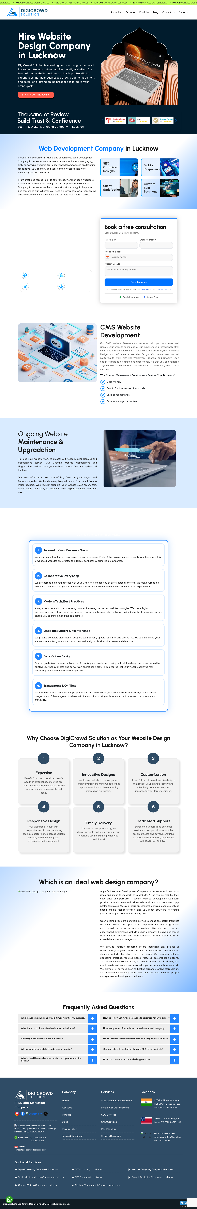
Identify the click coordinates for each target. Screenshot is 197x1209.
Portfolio (144, 12)
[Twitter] (45, 1113)
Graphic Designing (111, 1135)
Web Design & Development (116, 1100)
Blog (155, 12)
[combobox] (108, 257)
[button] (176, 120)
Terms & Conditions (72, 1135)
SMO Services (109, 1121)
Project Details (112, 264)
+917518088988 (38, 1137)
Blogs (65, 1121)
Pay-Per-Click (108, 1128)
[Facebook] (22, 1113)
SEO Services (108, 1114)
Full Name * (110, 239)
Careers (183, 12)
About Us (116, 12)
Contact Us (168, 12)
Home (65, 1100)
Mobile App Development (115, 1107)
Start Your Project (36, 94)
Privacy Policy (146, 289)
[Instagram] (17, 1113)
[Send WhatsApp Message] (9, 1199)
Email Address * (147, 239)
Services (130, 12)
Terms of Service (163, 289)
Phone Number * (113, 251)
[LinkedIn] (34, 1113)
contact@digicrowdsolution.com (30, 1149)
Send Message (139, 282)
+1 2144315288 (37, 1140)
